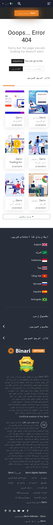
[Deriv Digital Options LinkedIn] (15, 511)
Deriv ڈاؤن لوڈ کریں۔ (36, 502)
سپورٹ (44, 477)
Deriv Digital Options (36, 472)
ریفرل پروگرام (22, 497)
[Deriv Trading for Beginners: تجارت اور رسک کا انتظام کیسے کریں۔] (14, 143)
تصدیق (44, 482)
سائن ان (33, 482)
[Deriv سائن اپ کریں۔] (38, 102)
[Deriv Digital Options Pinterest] (6, 511)
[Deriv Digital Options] (26, 353)
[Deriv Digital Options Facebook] (28, 511)
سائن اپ (21, 482)
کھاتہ (10, 482)
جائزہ (34, 477)
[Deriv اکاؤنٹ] (14, 102)
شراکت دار (42, 487)
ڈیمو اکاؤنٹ (40, 497)
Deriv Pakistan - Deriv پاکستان (30, 516)
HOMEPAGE (18, 61)
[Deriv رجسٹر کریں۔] (38, 185)
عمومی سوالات (23, 492)
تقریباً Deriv (14, 472)
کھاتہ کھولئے (40, 492)
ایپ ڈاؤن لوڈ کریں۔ (17, 477)
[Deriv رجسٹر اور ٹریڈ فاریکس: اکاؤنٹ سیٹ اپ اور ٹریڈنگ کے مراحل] (38, 143)
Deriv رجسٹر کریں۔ (26, 13)
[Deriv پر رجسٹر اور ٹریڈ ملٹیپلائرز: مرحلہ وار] (14, 185)
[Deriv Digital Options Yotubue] (20, 511)
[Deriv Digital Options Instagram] (11, 511)
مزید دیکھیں (25, 216)
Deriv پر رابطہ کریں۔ (35, 521)
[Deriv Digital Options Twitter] (24, 511)
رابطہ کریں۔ (26, 487)
